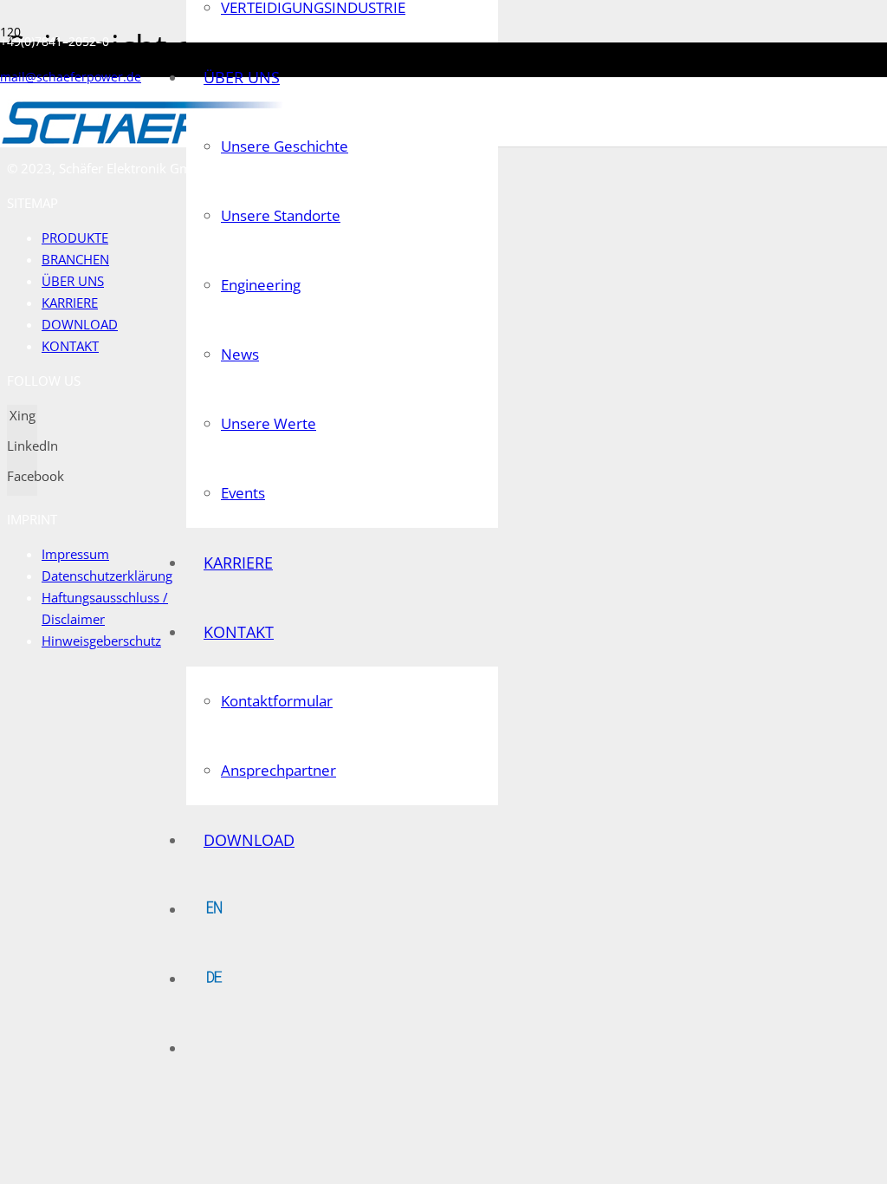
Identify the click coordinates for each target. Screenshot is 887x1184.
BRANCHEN (75, 259)
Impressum (75, 554)
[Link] (144, 142)
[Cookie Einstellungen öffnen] (137, 790)
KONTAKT (70, 346)
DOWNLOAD (80, 324)
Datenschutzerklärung (107, 575)
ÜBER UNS (73, 280)
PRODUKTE (75, 237)
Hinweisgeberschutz (101, 640)
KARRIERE (70, 302)
